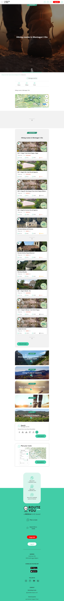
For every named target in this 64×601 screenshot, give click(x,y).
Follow (26, 85)
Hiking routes (4, 74)
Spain (7, 74)
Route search (41, 436)
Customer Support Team (32, 599)
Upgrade (56, 2)
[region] (32, 101)
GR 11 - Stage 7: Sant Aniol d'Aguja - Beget (28, 153)
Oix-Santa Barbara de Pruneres (25, 229)
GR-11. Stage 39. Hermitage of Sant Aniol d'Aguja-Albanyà (32, 191)
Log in (32, 544)
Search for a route (33, 527)
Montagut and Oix (18, 74)
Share (19, 85)
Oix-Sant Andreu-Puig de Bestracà (26, 253)
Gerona (13, 74)
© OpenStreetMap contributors (44, 107)
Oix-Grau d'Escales (22, 272)
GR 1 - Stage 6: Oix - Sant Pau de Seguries (28, 172)
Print (34, 85)
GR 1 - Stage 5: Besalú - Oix (24, 291)
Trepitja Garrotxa (22, 329)
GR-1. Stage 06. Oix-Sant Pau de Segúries (28, 210)
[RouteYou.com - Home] (7, 2)
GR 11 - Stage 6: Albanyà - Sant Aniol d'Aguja (29, 310)
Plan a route (33, 520)
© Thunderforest (36, 107)
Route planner (40, 462)
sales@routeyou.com (32, 592)
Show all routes (23, 344)
